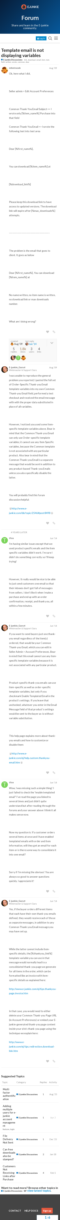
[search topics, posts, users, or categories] (50, 38)
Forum (30, 17)
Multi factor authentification (9, 1094)
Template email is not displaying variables (22, 52)
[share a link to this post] (54, 331)
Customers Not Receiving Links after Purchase (9, 1173)
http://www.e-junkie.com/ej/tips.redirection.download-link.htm (32, 1046)
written (8, 62)
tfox (11, 538)
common (21, 62)
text (47, 60)
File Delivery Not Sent (8, 1139)
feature (6, 1129)
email (38, 60)
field (3, 62)
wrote (14, 62)
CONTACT (15, 1210)
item (43, 60)
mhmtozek (15, 67)
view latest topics (39, 1190)
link (25, 60)
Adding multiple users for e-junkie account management (9, 1115)
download (32, 60)
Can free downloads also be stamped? (9, 1154)
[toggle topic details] (52, 342)
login (12, 1129)
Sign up (47, 1210)
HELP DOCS (31, 1210)
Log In (42, 38)
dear (27, 62)
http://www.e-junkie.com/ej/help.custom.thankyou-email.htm (29, 758)
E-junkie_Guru (16, 367)
